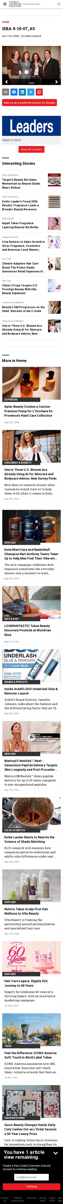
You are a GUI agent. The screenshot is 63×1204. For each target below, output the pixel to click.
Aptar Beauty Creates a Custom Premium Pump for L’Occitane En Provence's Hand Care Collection (28, 411)
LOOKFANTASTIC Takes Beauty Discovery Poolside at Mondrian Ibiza (27, 630)
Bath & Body (8, 218)
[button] (6, 82)
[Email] (5, 92)
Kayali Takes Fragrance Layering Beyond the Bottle (20, 225)
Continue (31, 1186)
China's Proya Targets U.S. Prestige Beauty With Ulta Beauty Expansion (20, 289)
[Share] (14, 92)
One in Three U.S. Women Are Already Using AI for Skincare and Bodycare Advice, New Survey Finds (22, 330)
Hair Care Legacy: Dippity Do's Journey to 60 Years (26, 983)
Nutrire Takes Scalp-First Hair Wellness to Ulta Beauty (26, 911)
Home (5, 22)
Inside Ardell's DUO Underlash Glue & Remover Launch (31, 691)
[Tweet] (30, 92)
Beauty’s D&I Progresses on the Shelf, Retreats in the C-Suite (23, 309)
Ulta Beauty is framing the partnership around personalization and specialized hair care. (29, 924)
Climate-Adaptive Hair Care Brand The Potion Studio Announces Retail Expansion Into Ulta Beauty (24, 267)
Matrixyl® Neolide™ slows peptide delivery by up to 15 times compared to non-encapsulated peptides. (30, 780)
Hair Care (6, 259)
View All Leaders (31, 149)
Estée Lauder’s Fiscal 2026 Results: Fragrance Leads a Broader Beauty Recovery (20, 205)
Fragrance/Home (10, 237)
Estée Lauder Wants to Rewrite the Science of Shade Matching (29, 839)
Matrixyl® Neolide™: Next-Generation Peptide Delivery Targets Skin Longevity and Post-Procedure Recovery (31, 765)
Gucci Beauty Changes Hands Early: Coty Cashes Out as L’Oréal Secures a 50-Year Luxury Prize (30, 1129)
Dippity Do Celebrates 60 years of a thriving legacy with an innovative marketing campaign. (29, 996)
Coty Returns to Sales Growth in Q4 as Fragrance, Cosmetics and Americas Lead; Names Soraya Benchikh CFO (23, 246)
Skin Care (6, 281)
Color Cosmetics (10, 197)
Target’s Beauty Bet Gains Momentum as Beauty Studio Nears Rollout (21, 183)
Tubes (8, 1046)
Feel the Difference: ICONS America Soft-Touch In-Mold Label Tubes (30, 1055)
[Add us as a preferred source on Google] (39, 92)
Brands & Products (16, 682)
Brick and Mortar (10, 175)
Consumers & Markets (13, 302)
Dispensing (11, 399)
